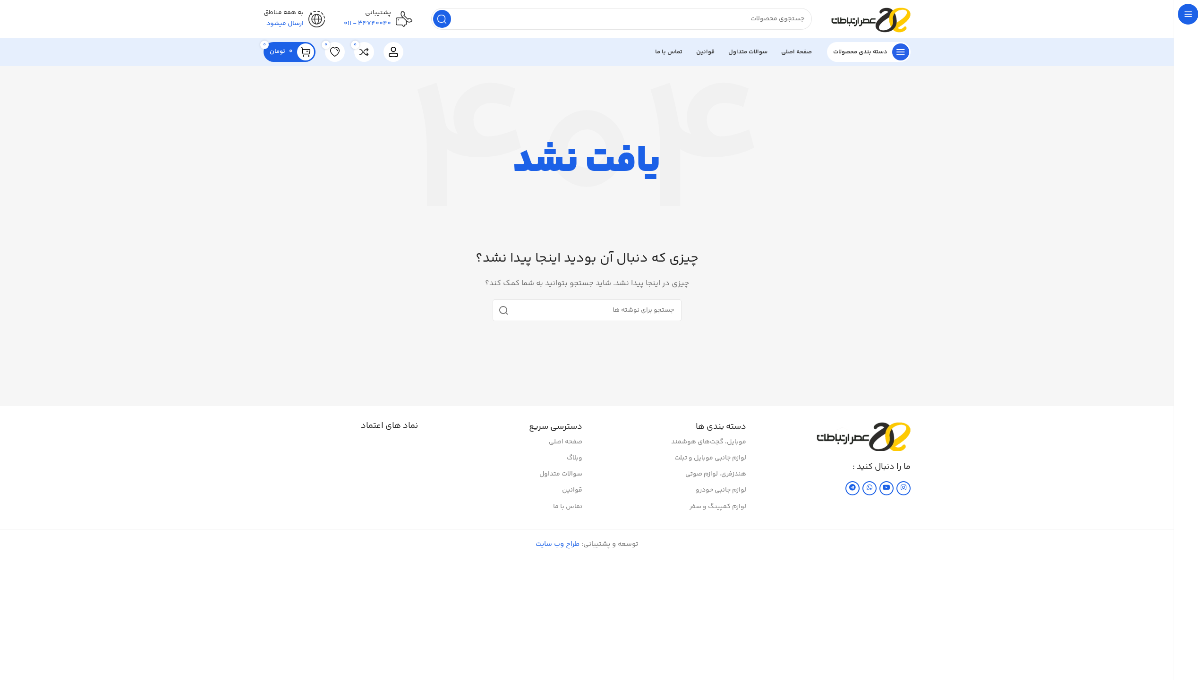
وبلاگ (574, 458)
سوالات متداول (560, 474)
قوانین (572, 490)
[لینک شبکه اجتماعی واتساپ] (869, 488)
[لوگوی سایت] (871, 18)
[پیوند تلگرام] (852, 488)
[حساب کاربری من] (393, 51)
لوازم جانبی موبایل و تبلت (710, 458)
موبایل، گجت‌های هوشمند (708, 442)
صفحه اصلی (565, 442)
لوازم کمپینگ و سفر (718, 507)
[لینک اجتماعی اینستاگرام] (903, 488)
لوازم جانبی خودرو (721, 490)
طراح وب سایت (558, 544)
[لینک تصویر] (863, 435)
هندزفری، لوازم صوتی (715, 474)
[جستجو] (442, 19)
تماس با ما (567, 507)
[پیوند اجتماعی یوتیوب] (886, 488)
